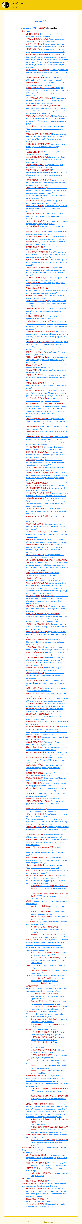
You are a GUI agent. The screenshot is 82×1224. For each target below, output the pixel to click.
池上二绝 (29, 975)
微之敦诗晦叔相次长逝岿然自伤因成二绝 (41, 875)
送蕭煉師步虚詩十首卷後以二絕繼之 (40, 1104)
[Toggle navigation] (77, 5)
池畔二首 (29, 965)
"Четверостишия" (32, 31)
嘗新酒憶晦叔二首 (33, 1011)
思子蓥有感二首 (32, 922)
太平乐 (28, 1060)
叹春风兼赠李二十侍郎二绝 (36, 1076)
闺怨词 (28, 901)
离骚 (24, 1178)
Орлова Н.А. (41, 21)
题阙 (24, 1153)
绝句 (24, 31)
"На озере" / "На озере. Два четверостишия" (50, 975)
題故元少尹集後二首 (34, 940)
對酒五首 (29, 1029)
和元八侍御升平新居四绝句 (36, 1135)
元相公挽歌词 (31, 986)
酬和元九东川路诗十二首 (31, 1183)
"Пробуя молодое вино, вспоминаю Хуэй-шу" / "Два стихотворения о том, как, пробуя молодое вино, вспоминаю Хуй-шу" (46, 1014)
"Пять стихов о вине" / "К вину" (45, 1029)
